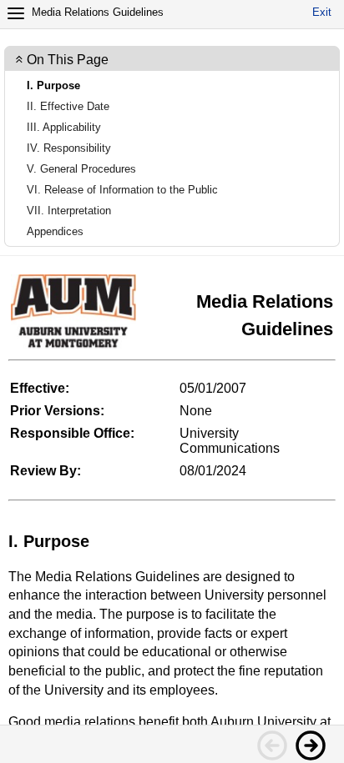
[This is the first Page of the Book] (271, 744)
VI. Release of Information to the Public (122, 189)
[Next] (309, 744)
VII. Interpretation (69, 210)
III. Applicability (64, 127)
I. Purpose (53, 85)
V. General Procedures (81, 169)
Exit (321, 12)
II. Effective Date (68, 106)
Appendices (55, 231)
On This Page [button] (68, 60)
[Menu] (16, 13)
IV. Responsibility (69, 148)
